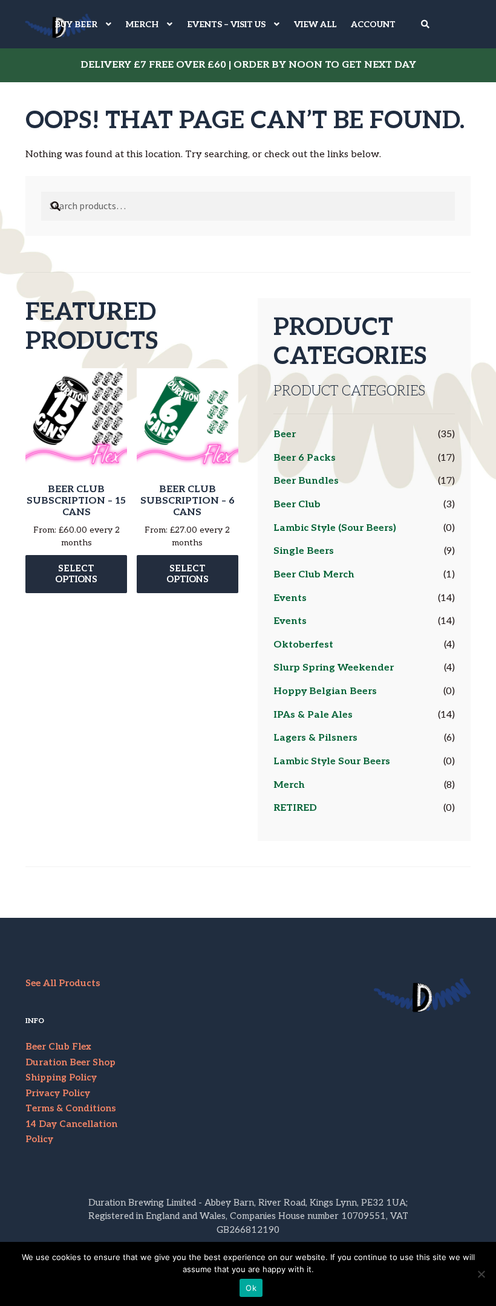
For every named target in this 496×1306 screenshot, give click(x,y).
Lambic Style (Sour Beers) (334, 528)
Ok (251, 1288)
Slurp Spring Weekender (333, 668)
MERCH (142, 24)
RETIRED (295, 808)
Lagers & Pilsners (315, 738)
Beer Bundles (306, 481)
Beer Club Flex (58, 1046)
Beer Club (297, 504)
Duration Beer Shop (70, 1062)
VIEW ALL (315, 24)
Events (290, 598)
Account (373, 24)
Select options (76, 574)
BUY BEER (75, 24)
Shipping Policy (61, 1077)
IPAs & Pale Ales (313, 715)
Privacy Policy (57, 1093)
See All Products (62, 983)
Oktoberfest (303, 645)
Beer (284, 434)
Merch (289, 785)
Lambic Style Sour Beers (331, 761)
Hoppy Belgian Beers (325, 691)
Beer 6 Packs (304, 458)
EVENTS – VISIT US (226, 24)
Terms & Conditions (70, 1108)
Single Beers (303, 551)
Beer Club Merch (313, 574)
